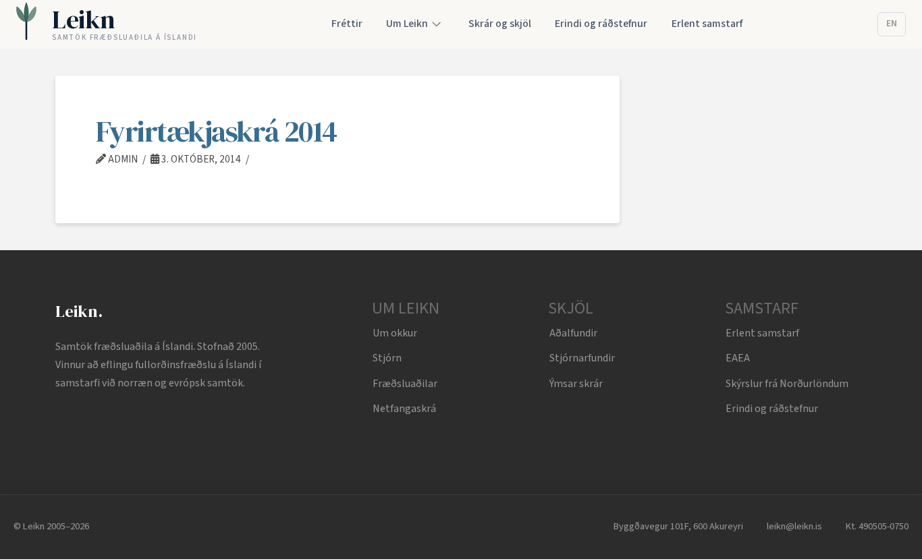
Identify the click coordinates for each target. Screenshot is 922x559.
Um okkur (395, 333)
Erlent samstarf (762, 333)
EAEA (738, 358)
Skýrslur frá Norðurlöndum (787, 383)
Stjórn (387, 358)
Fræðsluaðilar (405, 383)
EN (891, 23)
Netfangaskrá (404, 408)
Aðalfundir (573, 333)
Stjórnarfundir (582, 358)
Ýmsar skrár (576, 383)
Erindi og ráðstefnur (772, 408)
